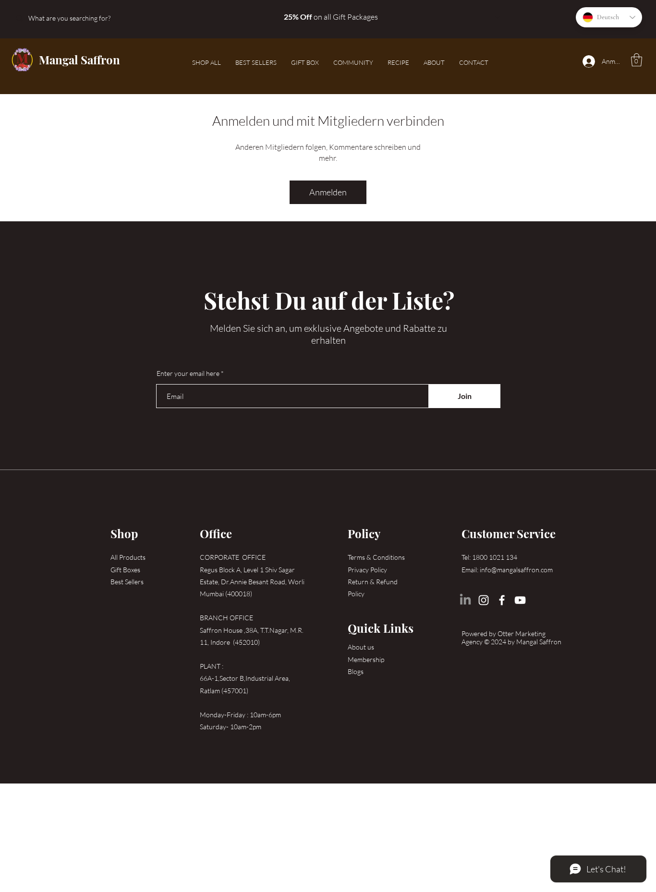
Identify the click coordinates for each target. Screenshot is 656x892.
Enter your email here (188, 373)
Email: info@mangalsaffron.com (507, 570)
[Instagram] (483, 600)
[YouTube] (520, 600)
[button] (636, 59)
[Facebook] (502, 600)
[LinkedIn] (465, 600)
